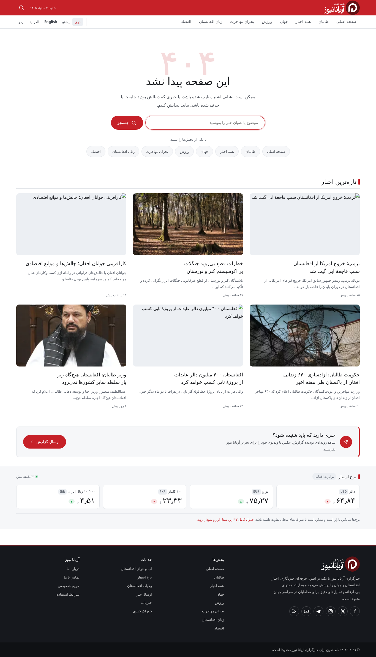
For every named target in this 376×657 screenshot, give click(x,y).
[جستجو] (21, 7)
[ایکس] (343, 611)
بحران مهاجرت (242, 21)
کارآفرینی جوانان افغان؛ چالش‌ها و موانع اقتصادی (76, 263)
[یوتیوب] (306, 611)
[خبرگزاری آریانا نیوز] (341, 8)
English (50, 21)
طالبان (323, 21)
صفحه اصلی (346, 21)
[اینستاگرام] (331, 611)
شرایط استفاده (68, 594)
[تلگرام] (318, 611)
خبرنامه (146, 602)
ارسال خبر (144, 594)
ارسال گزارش (47, 441)
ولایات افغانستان (139, 585)
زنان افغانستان (210, 21)
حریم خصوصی (69, 585)
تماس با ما (72, 577)
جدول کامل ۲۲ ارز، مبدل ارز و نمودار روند (225, 519)
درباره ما (73, 568)
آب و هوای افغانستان (136, 568)
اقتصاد (186, 21)
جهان (284, 21)
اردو (21, 21)
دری (78, 21)
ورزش (267, 21)
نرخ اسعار (144, 577)
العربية (34, 21)
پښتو (66, 21)
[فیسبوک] (355, 611)
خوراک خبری (142, 611)
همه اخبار (303, 21)
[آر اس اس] (294, 611)
